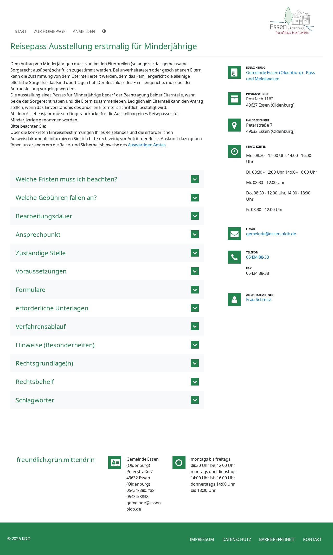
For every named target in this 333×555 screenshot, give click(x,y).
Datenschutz (236, 539)
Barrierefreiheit (277, 539)
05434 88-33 (257, 257)
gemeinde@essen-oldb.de (271, 234)
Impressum (202, 539)
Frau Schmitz (258, 299)
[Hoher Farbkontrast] (105, 31)
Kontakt (312, 539)
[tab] (107, 400)
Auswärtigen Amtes (147, 145)
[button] (107, 179)
